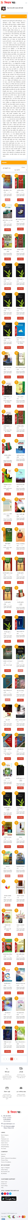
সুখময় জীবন (7, 778)
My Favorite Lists (5, 1171)
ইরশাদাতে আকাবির (7, 895)
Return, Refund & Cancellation (8, 1158)
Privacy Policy (4, 1160)
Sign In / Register (5, 1167)
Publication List (5, 1139)
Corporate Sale (5, 1144)
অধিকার (20, 837)
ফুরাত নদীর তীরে (20, 749)
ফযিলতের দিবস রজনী (20, 484)
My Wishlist (4, 1173)
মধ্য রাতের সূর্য (7, 1012)
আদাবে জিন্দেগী (7, 543)
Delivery (3, 1156)
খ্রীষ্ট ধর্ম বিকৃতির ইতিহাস (20, 219)
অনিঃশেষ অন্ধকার (20, 895)
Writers (3, 1137)
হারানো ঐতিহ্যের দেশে (7, 690)
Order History (4, 1169)
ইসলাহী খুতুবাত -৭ (7, 308)
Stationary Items (5, 1140)
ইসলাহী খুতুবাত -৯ (20, 279)
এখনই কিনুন (20, 199)
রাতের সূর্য (7, 866)
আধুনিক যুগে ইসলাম (20, 455)
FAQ (2, 1187)
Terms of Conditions (6, 1162)
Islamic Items (4, 1142)
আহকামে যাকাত (8, 925)
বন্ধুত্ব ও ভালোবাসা (20, 925)
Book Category (4, 1135)
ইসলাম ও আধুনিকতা (7, 749)
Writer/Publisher (5, 1146)
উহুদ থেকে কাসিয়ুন (20, 690)
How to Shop (4, 1185)
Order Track (4, 1181)
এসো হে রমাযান (20, 396)
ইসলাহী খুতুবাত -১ (20, 808)
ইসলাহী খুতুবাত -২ (20, 308)
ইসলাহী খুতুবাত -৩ (7, 338)
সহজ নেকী (8, 720)
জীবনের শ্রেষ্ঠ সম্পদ (20, 631)
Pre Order (3, 1148)
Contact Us (4, 1183)
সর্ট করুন (23, 167)
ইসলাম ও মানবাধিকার (20, 543)
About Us (3, 1154)
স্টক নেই (7, 199)
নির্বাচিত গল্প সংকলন (7, 1042)
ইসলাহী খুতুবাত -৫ (7, 631)
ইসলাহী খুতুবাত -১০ (7, 279)
